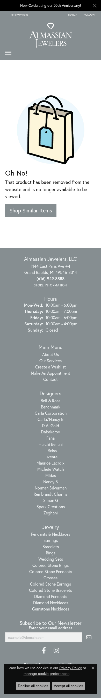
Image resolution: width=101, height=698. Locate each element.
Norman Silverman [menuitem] (51, 488)
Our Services (50, 360)
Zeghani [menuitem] (51, 512)
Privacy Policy (70, 668)
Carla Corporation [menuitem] (51, 413)
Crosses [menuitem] (50, 577)
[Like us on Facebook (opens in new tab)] (43, 650)
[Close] (94, 5)
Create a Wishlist (50, 367)
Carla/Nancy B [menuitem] (50, 419)
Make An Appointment (50, 373)
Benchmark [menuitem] (50, 407)
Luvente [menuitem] (50, 456)
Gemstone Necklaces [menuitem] (50, 609)
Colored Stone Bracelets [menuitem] (50, 590)
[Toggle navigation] (8, 54)
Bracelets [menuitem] (50, 546)
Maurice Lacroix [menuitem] (50, 463)
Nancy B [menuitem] (50, 481)
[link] (19, 15)
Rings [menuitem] (50, 552)
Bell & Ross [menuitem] (50, 400)
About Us (50, 354)
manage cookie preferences (46, 674)
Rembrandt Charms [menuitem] (50, 494)
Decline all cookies (33, 686)
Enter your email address (50, 627)
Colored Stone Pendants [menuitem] (50, 571)
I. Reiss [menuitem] (51, 450)
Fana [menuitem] (50, 438)
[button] (72, 15)
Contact (50, 379)
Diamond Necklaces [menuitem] (50, 602)
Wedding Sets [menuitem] (50, 559)
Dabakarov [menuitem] (50, 431)
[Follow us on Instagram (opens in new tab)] (56, 650)
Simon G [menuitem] (50, 500)
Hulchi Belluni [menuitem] (51, 444)
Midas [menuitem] (50, 475)
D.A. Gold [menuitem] (50, 425)
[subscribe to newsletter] (89, 637)
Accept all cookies (68, 686)
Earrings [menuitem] (51, 540)
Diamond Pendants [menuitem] (50, 596)
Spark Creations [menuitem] (51, 506)
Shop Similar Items (31, 210)
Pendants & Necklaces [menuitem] (50, 534)
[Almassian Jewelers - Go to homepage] (50, 33)
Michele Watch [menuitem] (50, 469)
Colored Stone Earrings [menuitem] (50, 584)
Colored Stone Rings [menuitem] (50, 565)
